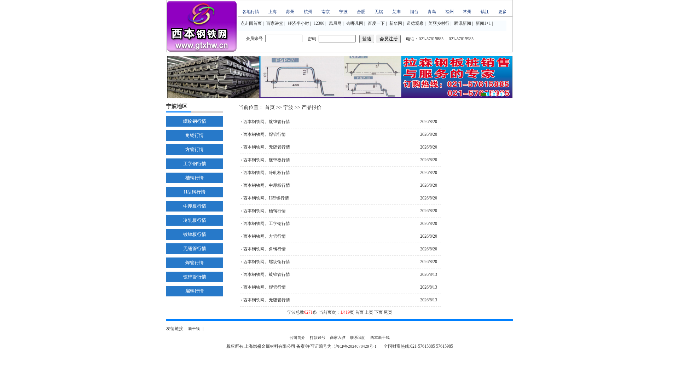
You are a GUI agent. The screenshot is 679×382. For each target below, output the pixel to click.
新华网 (395, 23)
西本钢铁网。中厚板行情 (266, 185)
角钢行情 (194, 135)
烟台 (414, 11)
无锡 (379, 11)
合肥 (361, 11)
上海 (272, 11)
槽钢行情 (194, 177)
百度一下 (376, 23)
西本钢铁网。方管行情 (264, 236)
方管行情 (194, 149)
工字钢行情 (194, 163)
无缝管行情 (194, 248)
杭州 (308, 11)
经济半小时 (298, 23)
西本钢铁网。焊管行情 (264, 134)
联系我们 (358, 337)
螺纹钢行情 (194, 121)
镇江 (485, 11)
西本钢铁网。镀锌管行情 (266, 121)
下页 (378, 312)
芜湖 (396, 11)
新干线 (194, 328)
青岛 (432, 11)
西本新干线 (380, 337)
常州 (467, 11)
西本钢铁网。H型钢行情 (266, 198)
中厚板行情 (194, 206)
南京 (325, 11)
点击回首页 (251, 23)
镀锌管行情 (194, 276)
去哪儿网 (354, 23)
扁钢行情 (194, 291)
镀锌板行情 (194, 234)
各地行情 (250, 11)
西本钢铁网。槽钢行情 (264, 210)
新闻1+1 (483, 23)
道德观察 (415, 23)
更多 (502, 11)
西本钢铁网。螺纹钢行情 (266, 261)
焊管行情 (194, 262)
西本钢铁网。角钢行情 (264, 249)
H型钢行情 (194, 192)
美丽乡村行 (438, 23)
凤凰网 (335, 23)
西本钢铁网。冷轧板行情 (266, 172)
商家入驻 (338, 337)
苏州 (290, 11)
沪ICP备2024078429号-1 (355, 346)
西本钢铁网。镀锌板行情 (266, 159)
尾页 (388, 312)
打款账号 (317, 337)
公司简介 (297, 337)
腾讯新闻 (462, 23)
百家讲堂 (274, 23)
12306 (319, 23)
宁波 (343, 11)
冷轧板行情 (194, 220)
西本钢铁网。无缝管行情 (266, 147)
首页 (270, 107)
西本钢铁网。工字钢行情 (266, 223)
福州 (449, 11)
